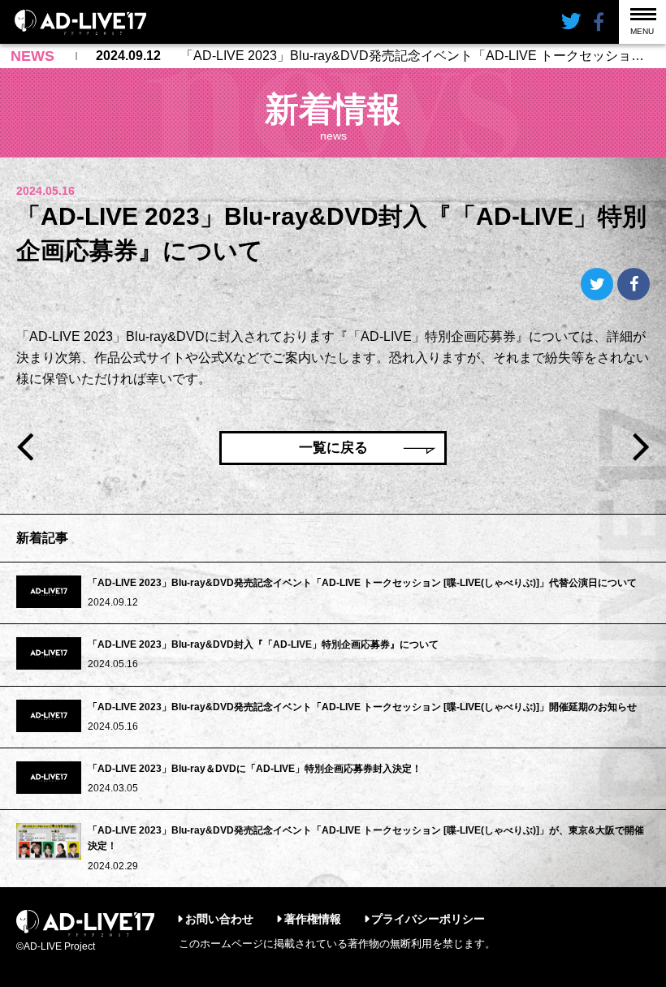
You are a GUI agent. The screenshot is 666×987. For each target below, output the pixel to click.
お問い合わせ (219, 918)
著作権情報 (312, 918)
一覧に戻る (333, 447)
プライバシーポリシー (428, 918)
